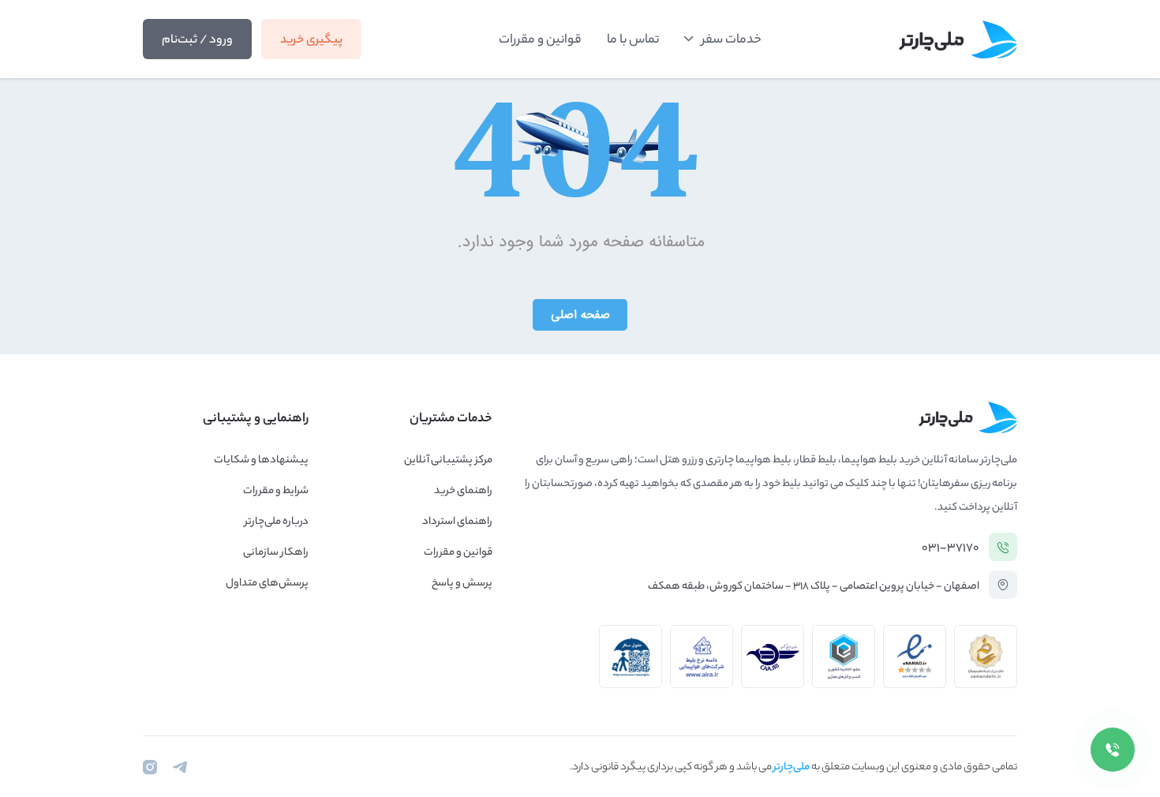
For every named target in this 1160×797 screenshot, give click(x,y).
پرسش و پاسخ (462, 583)
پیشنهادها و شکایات (261, 460)
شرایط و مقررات (276, 491)
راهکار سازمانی (276, 553)
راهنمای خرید (463, 491)
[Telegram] (180, 767)
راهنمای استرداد (457, 522)
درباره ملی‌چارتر (277, 522)
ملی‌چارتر (791, 767)
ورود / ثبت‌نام (197, 41)
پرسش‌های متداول (267, 583)
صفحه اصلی (580, 314)
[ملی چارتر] (958, 39)
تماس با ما (633, 40)
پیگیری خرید (311, 41)
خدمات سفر (731, 40)
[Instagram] (150, 767)
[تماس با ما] (1113, 750)
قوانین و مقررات (540, 40)
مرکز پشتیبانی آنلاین (448, 460)
